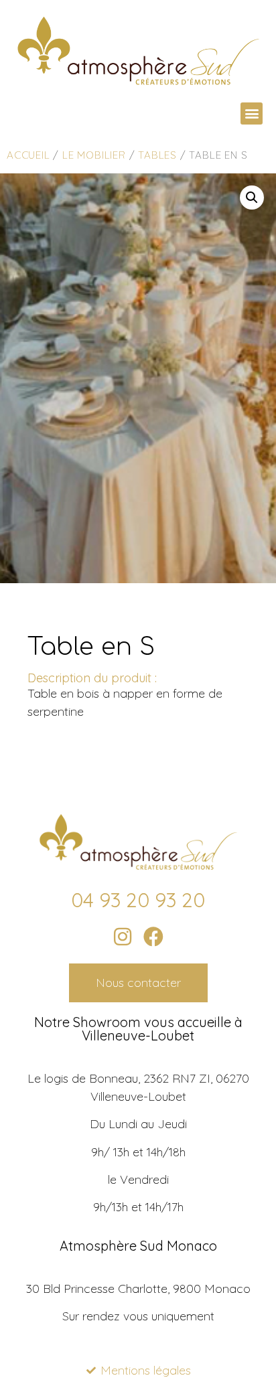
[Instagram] (123, 937)
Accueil (28, 155)
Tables (157, 155)
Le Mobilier (94, 155)
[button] (251, 113)
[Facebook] (153, 937)
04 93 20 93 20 (138, 900)
